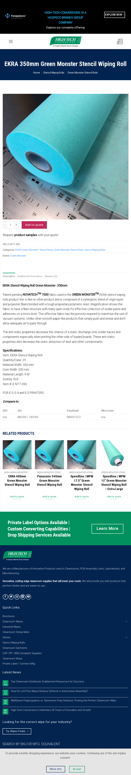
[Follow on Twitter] (11, 596)
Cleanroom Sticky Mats (16, 632)
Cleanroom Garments (15, 647)
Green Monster (18, 255)
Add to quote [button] (17, 496)
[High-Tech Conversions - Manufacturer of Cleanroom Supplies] (65, 41)
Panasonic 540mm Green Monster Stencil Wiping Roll (49, 480)
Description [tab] (9, 276)
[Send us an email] (17, 596)
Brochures (8, 616)
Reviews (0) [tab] (51, 276)
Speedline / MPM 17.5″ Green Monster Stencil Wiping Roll (81, 482)
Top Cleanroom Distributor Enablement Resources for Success (47, 681)
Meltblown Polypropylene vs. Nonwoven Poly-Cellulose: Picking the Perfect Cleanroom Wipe (63, 700)
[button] (11, 41)
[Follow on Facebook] (5, 596)
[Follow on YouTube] (28, 596)
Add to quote (34, 224)
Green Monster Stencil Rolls (83, 72)
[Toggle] (126, 622)
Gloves (6, 637)
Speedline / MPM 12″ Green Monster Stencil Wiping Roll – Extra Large (114, 482)
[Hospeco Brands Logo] (16, 16)
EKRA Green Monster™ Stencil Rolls (34, 249)
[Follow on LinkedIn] (22, 596)
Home (36, 72)
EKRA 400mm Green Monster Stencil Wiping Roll (17, 480)
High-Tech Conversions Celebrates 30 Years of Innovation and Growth (51, 710)
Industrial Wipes (12, 626)
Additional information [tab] (30, 276)
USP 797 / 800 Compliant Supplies (22, 653)
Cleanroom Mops (12, 658)
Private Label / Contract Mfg (19, 663)
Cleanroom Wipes (13, 621)
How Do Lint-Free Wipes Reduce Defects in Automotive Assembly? (49, 691)
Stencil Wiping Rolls (53, 72)
